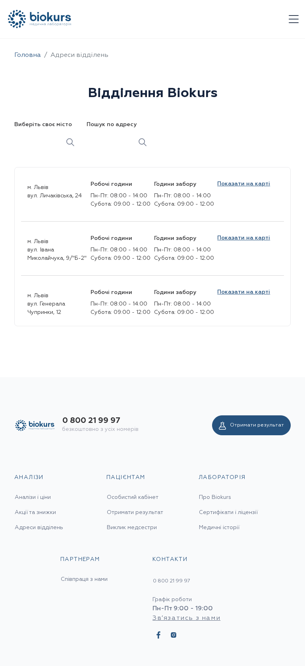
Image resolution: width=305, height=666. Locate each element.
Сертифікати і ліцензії (228, 512)
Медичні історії (219, 527)
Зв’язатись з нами (186, 618)
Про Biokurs (215, 497)
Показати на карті (243, 184)
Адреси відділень (39, 527)
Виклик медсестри (132, 527)
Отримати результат (257, 425)
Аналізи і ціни (33, 497)
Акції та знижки (35, 512)
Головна (27, 55)
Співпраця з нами (84, 579)
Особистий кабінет (132, 497)
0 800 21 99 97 (91, 421)
